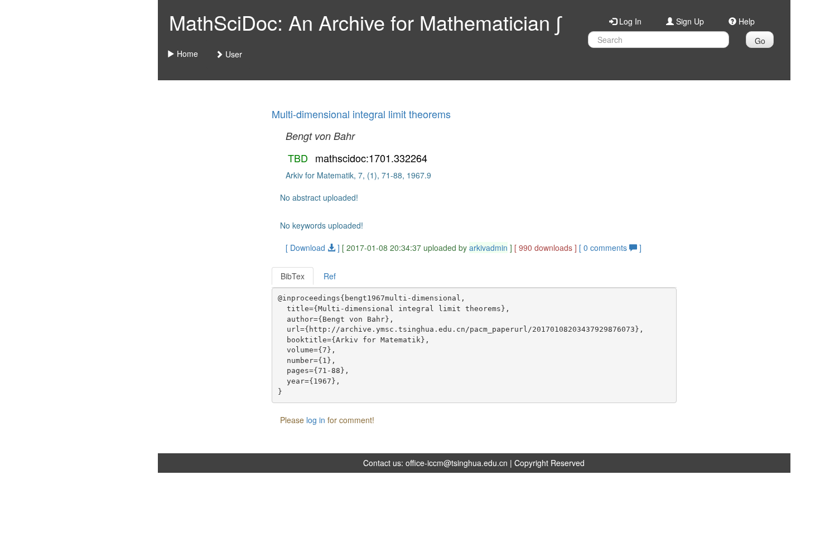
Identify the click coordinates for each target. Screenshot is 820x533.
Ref (330, 276)
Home (186, 53)
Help (745, 21)
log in (315, 419)
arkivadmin (488, 247)
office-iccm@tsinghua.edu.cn (457, 462)
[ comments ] (610, 247)
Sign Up (689, 21)
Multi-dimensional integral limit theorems (361, 113)
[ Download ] (313, 247)
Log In (629, 21)
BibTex (293, 276)
